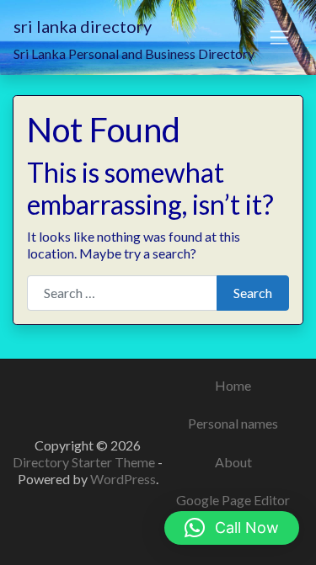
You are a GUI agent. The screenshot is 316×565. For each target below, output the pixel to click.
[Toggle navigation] (280, 38)
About (233, 462)
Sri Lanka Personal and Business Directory (133, 53)
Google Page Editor (233, 500)
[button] (231, 528)
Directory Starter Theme (85, 462)
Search (252, 293)
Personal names (233, 423)
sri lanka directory (82, 26)
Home (233, 385)
